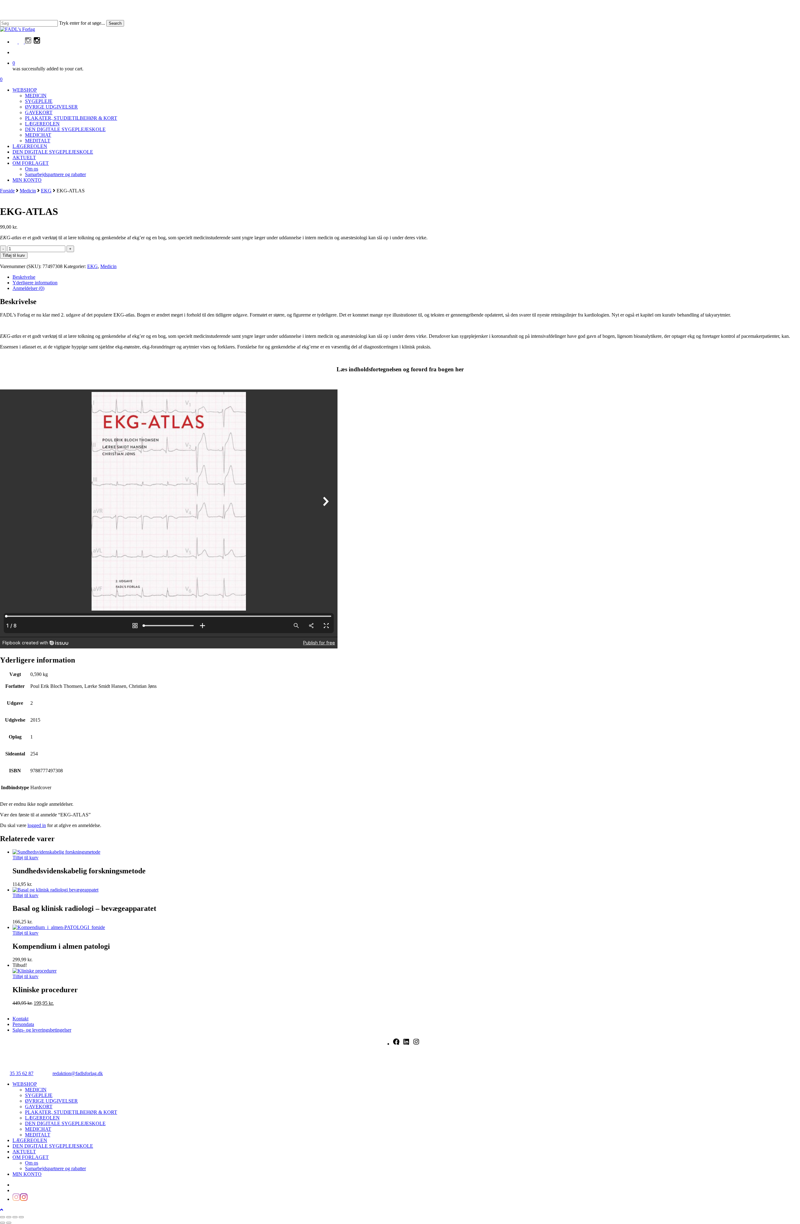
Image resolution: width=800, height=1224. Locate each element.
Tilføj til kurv (13, 255)
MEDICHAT (38, 1129)
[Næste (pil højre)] (8, 1223)
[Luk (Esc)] (21, 1217)
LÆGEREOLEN (42, 1117)
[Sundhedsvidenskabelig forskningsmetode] (56, 852)
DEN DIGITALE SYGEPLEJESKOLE (65, 1123)
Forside (7, 190)
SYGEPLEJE (38, 1095)
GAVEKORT (38, 1106)
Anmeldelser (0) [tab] (28, 288)
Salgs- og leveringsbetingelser (41, 1030)
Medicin (28, 190)
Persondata (23, 1024)
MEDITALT (37, 1134)
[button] (1, 1209)
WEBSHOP (24, 1084)
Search (115, 23)
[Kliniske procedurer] (34, 970)
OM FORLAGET (30, 1157)
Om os (31, 1163)
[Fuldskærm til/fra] (8, 1217)
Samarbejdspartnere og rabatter (55, 1168)
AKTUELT (24, 1151)
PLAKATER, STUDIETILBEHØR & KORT (71, 1112)
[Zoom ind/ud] (2, 1217)
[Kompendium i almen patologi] (58, 927)
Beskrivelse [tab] (23, 277)
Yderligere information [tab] (35, 282)
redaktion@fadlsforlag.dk (77, 1073)
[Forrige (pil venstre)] (2, 1223)
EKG (46, 190)
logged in (37, 825)
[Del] (15, 1217)
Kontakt (20, 1018)
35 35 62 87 (21, 1073)
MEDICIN (36, 1089)
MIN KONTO (27, 1174)
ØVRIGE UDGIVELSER (51, 1101)
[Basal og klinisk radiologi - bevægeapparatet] (55, 889)
